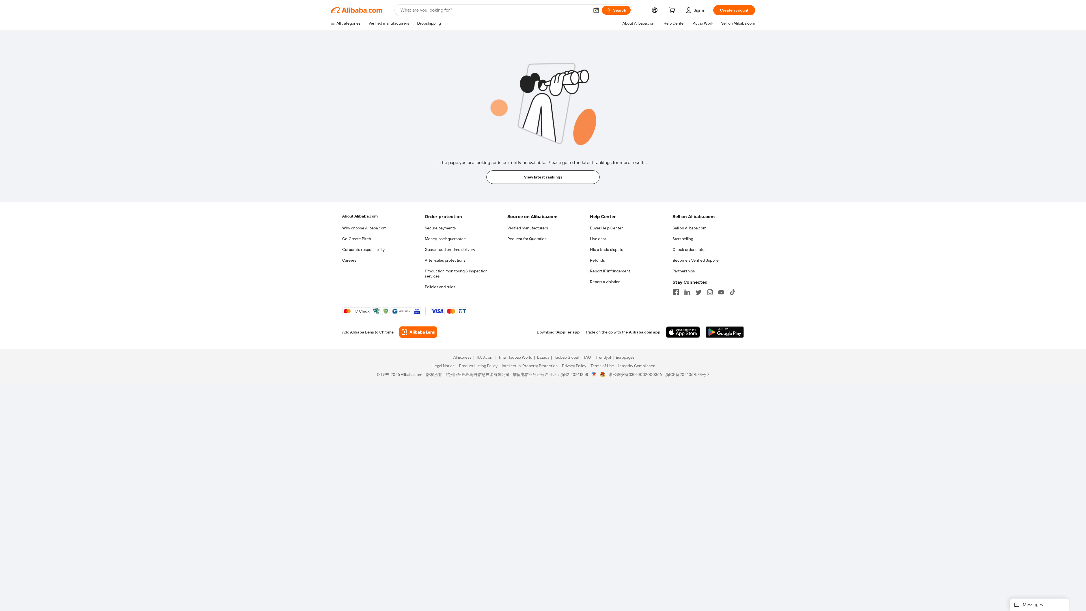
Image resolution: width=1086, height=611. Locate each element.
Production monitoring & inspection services (456, 273)
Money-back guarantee (445, 238)
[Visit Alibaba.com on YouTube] (721, 292)
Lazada (543, 357)
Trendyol (603, 357)
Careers (349, 260)
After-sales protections (445, 260)
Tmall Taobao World (515, 357)
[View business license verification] (594, 374)
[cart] (673, 11)
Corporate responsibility (363, 249)
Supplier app (567, 332)
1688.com (485, 357)
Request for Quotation (527, 238)
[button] (596, 10)
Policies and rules (440, 287)
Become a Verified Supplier (696, 260)
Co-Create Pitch (356, 238)
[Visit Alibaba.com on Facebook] (676, 292)
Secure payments (440, 228)
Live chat (598, 238)
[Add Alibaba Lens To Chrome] (418, 332)
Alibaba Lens (362, 332)
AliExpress (462, 357)
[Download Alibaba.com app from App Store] (683, 332)
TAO (587, 357)
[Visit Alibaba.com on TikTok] (732, 292)
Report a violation (605, 281)
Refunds (597, 260)
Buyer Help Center (606, 228)
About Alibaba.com (360, 216)
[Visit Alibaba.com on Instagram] (709, 292)
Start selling (683, 238)
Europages (625, 357)
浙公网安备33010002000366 (635, 374)
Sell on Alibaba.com (689, 228)
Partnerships (684, 271)
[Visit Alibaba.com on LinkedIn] (687, 292)
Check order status (689, 249)
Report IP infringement (610, 271)
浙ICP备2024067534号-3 (687, 374)
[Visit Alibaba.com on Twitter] (698, 292)
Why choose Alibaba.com (364, 228)
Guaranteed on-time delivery (450, 249)
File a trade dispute (606, 249)
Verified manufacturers (527, 228)
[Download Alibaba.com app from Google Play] (725, 332)
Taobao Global (566, 357)
